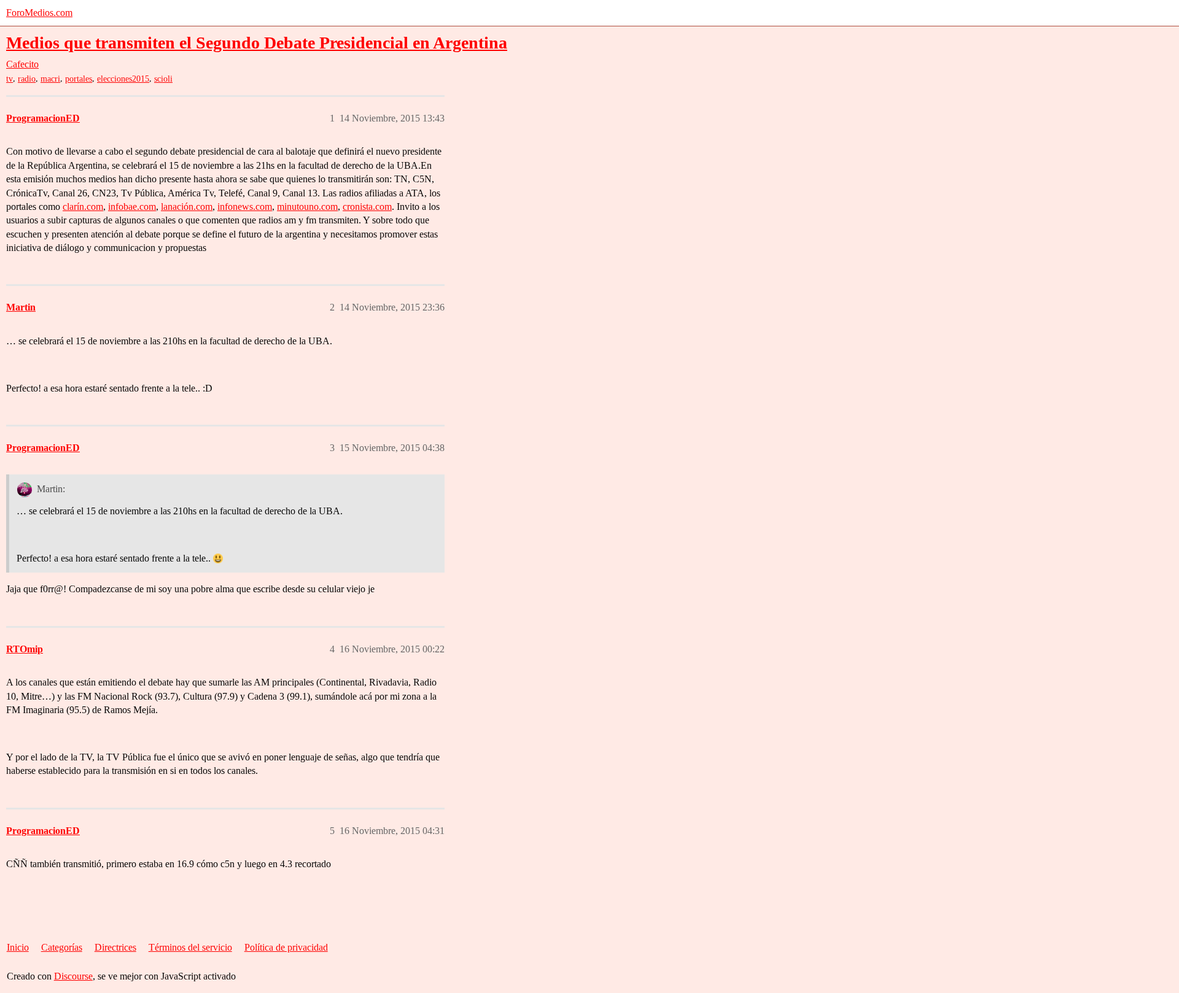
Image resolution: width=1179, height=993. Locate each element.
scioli (163, 78)
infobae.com (132, 206)
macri (50, 78)
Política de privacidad (286, 947)
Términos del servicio (190, 947)
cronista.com (367, 206)
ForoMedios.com (39, 12)
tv (9, 78)
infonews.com (244, 206)
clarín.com (83, 206)
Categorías (61, 947)
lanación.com (186, 206)
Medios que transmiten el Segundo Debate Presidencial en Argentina (256, 42)
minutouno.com (307, 206)
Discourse (73, 976)
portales (78, 78)
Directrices (115, 947)
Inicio (18, 947)
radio (27, 78)
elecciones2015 (123, 78)
